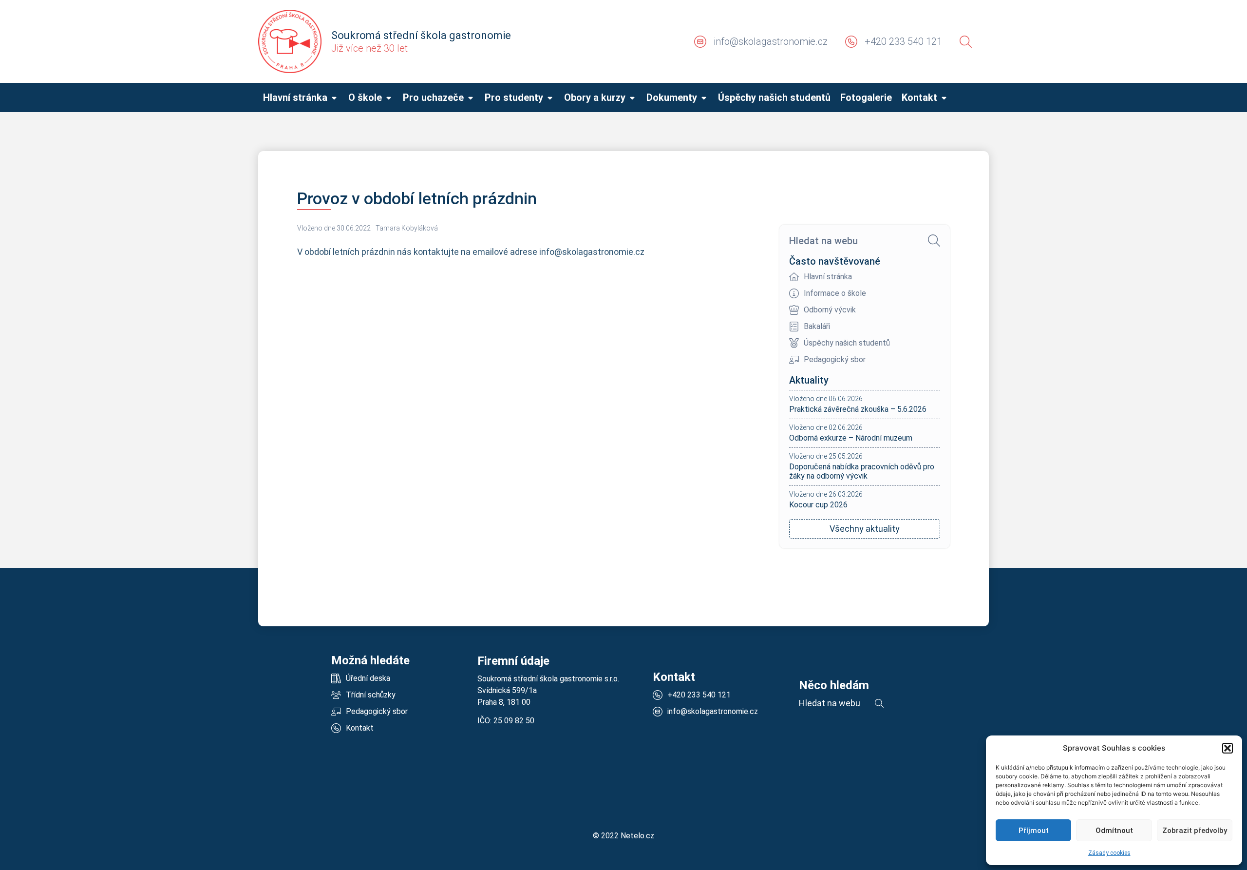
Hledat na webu (823, 241)
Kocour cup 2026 (818, 504)
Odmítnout (1114, 830)
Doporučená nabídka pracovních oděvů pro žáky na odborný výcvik (861, 471)
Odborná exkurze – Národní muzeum (850, 438)
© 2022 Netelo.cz (623, 835)
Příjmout (1034, 830)
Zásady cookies (1109, 853)
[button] (1227, 748)
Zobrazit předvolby (1194, 830)
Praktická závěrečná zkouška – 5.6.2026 (857, 409)
